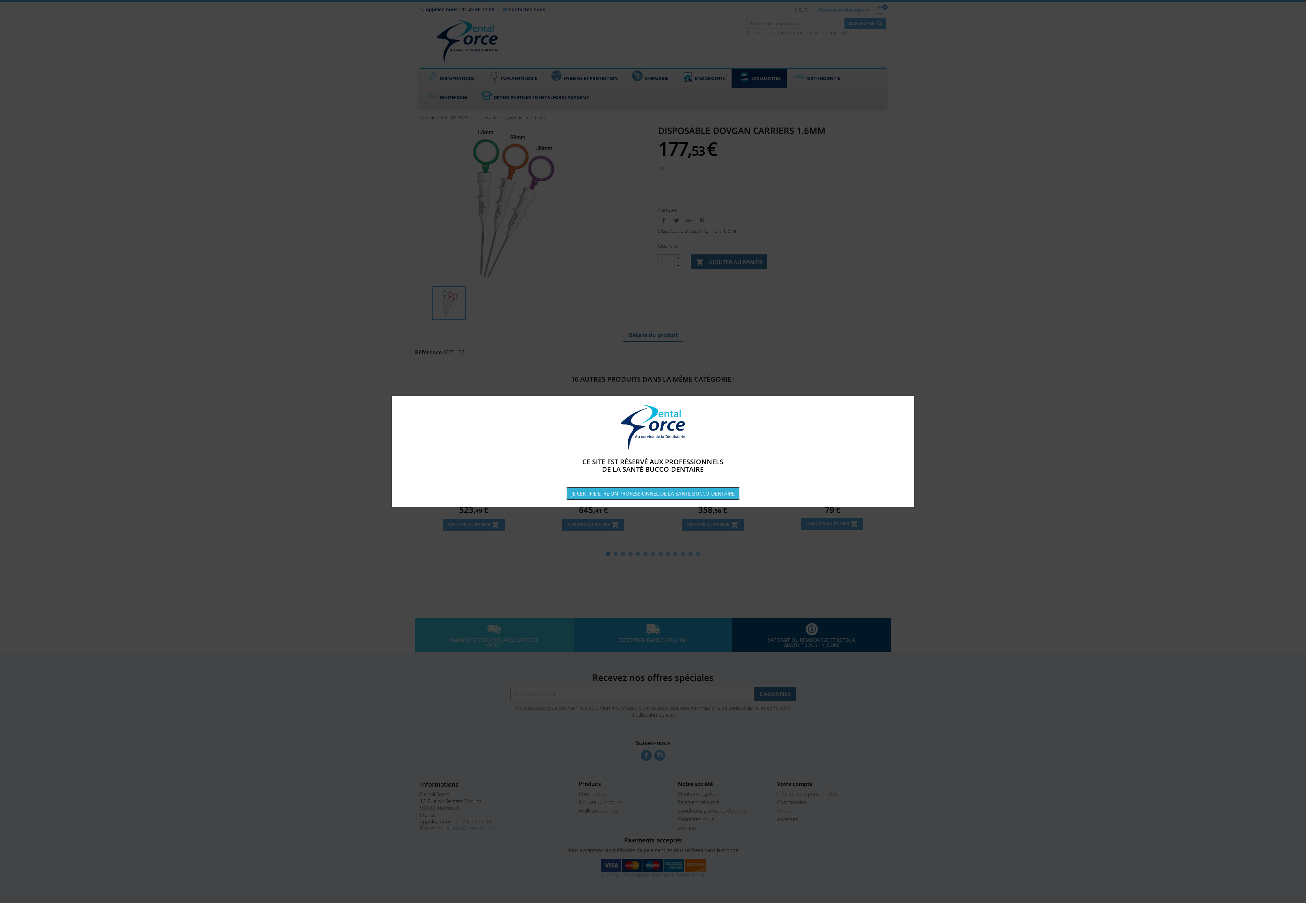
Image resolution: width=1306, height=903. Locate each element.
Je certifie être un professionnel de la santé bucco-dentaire (653, 493)
